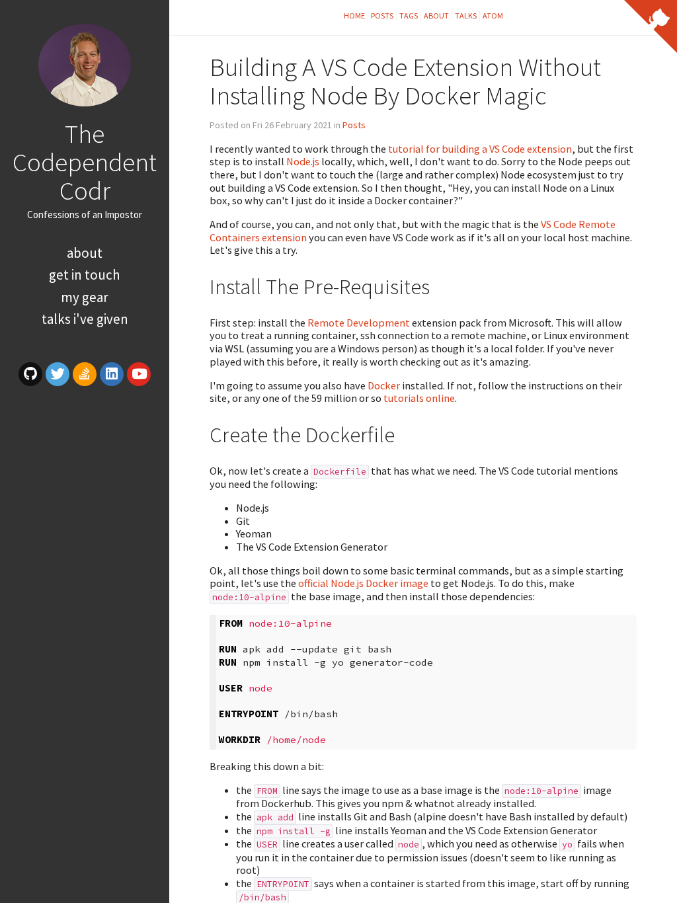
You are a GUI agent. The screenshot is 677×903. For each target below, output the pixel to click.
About (84, 253)
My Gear (84, 297)
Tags (408, 15)
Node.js (302, 161)
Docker (384, 385)
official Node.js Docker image (363, 583)
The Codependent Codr (85, 162)
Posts (382, 15)
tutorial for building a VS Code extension (480, 148)
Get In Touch (84, 275)
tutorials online (419, 398)
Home (354, 15)
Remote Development (358, 322)
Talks (466, 15)
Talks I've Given (85, 319)
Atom (493, 15)
